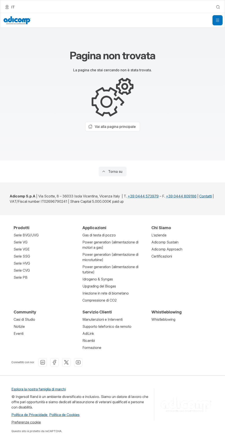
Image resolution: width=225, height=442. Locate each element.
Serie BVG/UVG (26, 235)
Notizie (19, 326)
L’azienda (158, 235)
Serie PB (20, 277)
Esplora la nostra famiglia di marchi (38, 389)
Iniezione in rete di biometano (105, 293)
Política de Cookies (64, 415)
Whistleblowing (163, 319)
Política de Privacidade (29, 415)
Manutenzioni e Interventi (102, 319)
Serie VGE (22, 249)
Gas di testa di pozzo (99, 235)
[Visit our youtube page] (78, 362)
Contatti (205, 196)
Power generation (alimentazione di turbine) (110, 269)
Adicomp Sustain (164, 242)
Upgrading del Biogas (99, 286)
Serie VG (20, 242)
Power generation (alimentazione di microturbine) (110, 257)
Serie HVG (22, 263)
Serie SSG (22, 256)
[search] (218, 7)
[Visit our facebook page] (54, 362)
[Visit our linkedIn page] (42, 362)
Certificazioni (161, 256)
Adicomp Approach (166, 249)
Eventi (19, 333)
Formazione (91, 347)
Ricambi (88, 340)
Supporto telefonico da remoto (106, 326)
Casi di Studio (24, 319)
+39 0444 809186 (181, 196)
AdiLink (88, 333)
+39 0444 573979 (143, 196)
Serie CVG (22, 270)
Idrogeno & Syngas (97, 279)
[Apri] (217, 20)
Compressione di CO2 (99, 300)
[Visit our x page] (66, 362)
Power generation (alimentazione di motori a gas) (110, 245)
